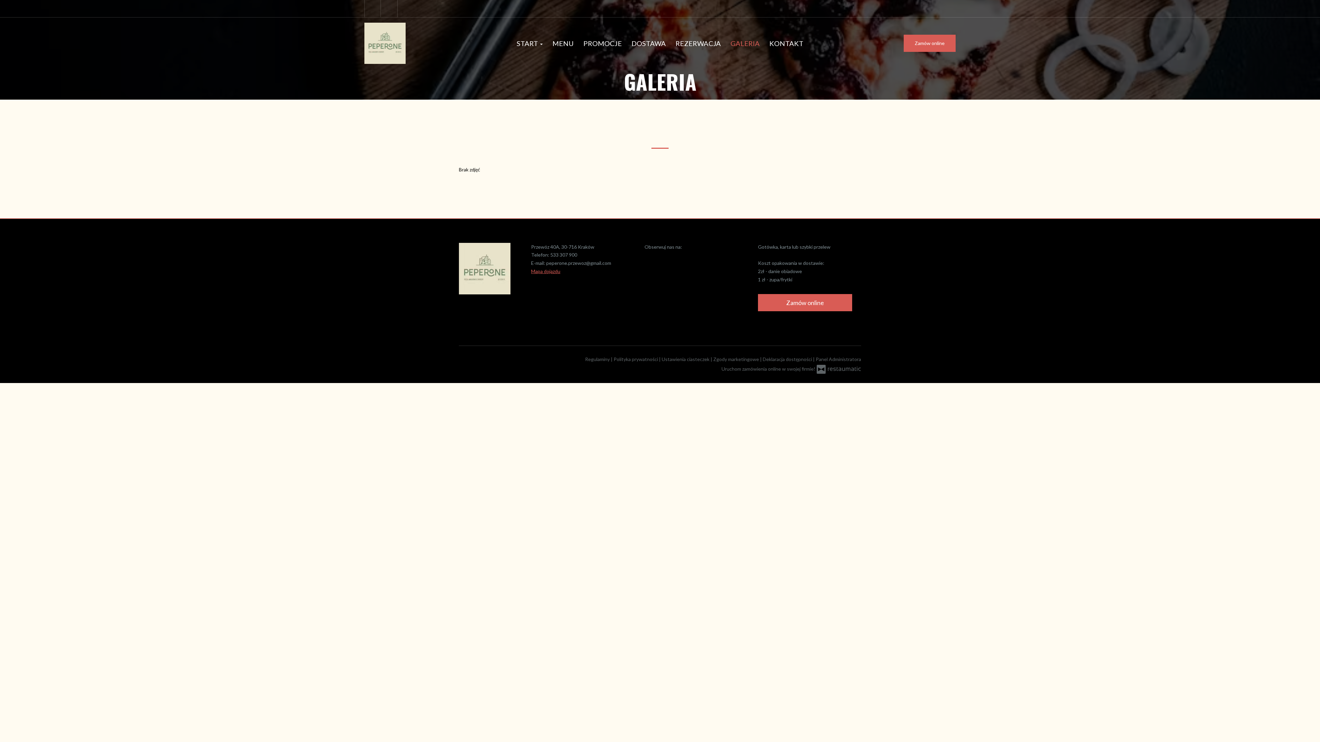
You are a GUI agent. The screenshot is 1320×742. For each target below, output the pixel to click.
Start (528, 43)
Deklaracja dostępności (788, 359)
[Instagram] (390, 8)
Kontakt (786, 43)
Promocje (602, 43)
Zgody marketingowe (736, 359)
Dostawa (648, 43)
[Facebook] (373, 8)
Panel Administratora (838, 359)
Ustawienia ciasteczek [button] (686, 359)
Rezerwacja (698, 43)
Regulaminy (598, 359)
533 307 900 (563, 255)
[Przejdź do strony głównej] (409, 43)
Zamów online (930, 43)
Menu (563, 43)
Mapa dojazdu (545, 271)
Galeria (745, 43)
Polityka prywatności (636, 359)
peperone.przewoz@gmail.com (578, 263)
